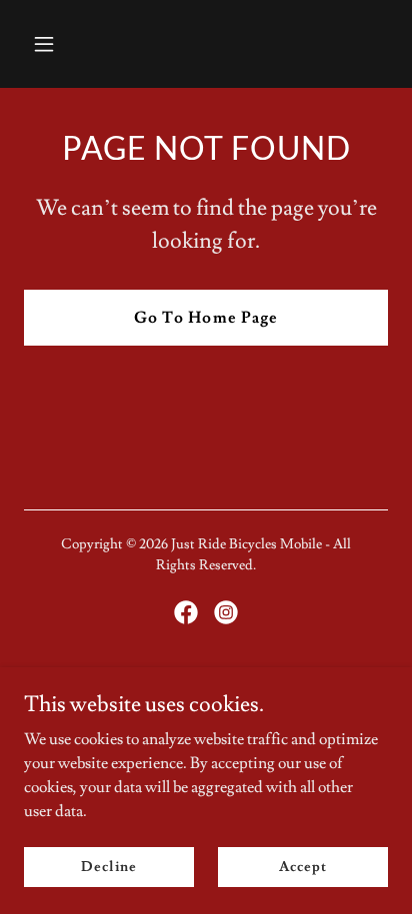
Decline (108, 866)
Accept (302, 866)
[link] (186, 612)
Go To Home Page (205, 318)
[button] (65, 44)
